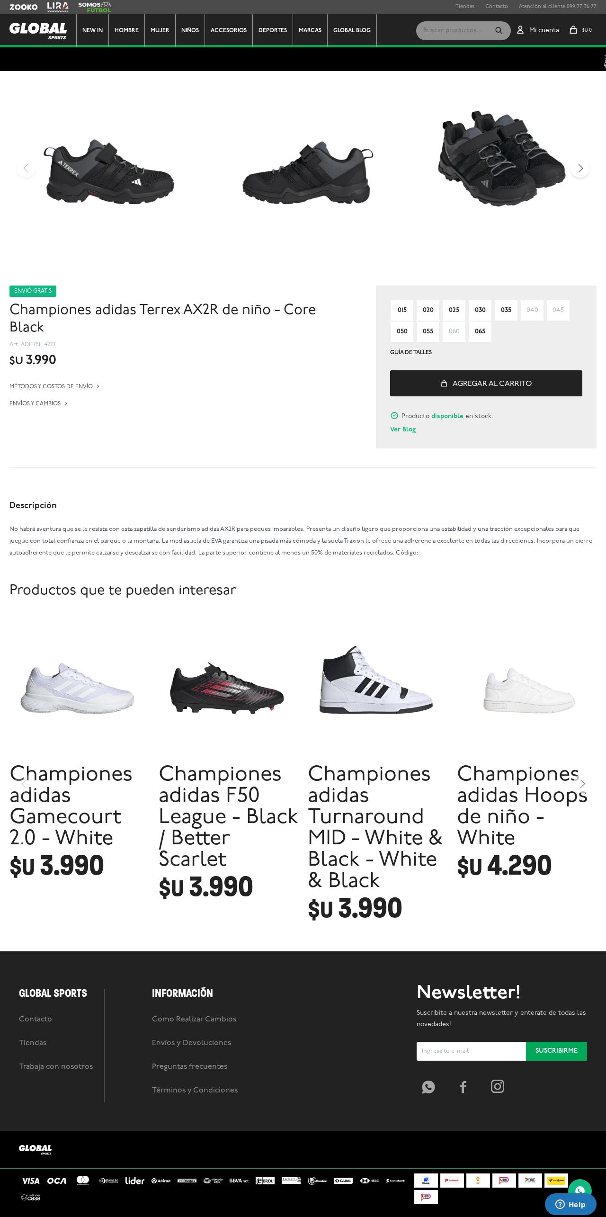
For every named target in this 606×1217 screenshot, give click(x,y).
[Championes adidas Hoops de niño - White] (527, 688)
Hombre (127, 31)
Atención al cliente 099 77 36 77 (558, 6)
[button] (499, 30)
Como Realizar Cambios (194, 1019)
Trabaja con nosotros (56, 1067)
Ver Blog (403, 429)
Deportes (272, 31)
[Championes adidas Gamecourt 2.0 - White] (79, 688)
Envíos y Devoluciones (191, 1043)
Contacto (496, 6)
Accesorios (229, 31)
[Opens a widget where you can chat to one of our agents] (570, 1205)
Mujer (160, 31)
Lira (52, 7)
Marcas (310, 31)
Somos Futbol (94, 7)
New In (92, 31)
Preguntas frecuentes (189, 1067)
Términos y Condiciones (195, 1090)
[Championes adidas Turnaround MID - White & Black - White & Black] (377, 688)
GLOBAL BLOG (352, 31)
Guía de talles (411, 353)
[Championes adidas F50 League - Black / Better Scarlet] (228, 688)
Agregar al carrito (492, 384)
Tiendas (464, 6)
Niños (190, 31)
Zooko (17, 7)
